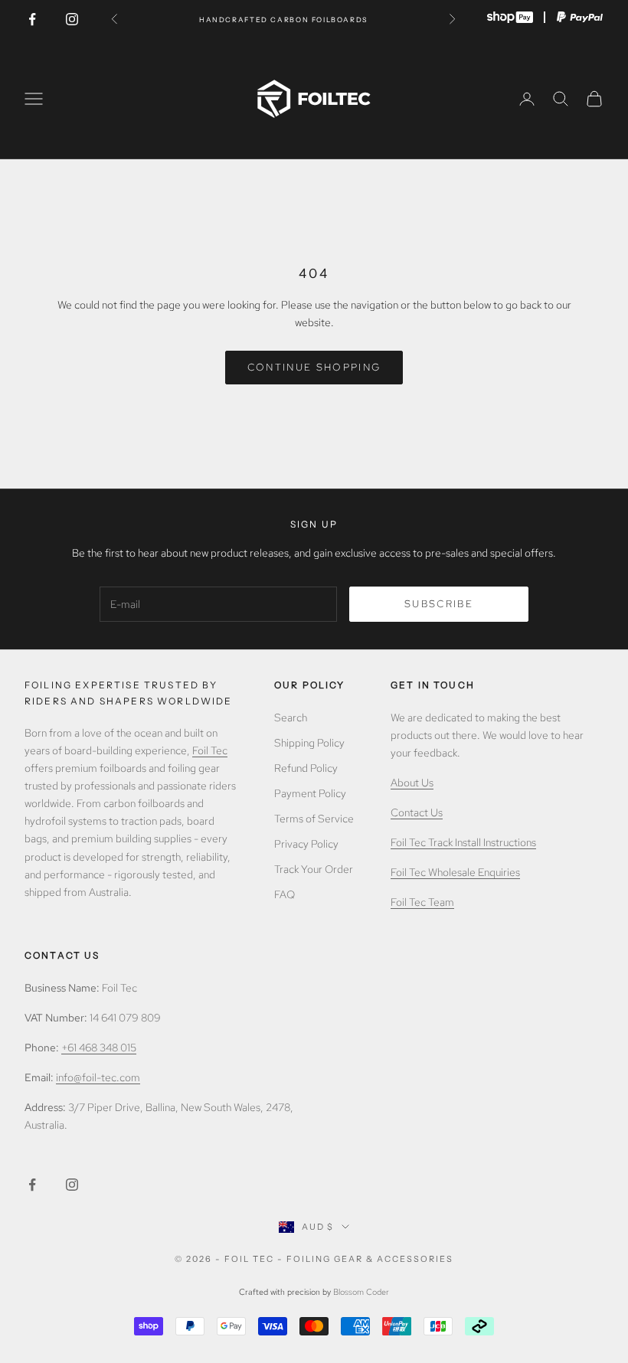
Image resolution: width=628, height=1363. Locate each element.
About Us (412, 782)
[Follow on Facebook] (32, 19)
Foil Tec (209, 750)
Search (290, 717)
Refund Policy (306, 768)
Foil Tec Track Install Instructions (463, 842)
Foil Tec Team (422, 902)
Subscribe (438, 603)
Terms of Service (314, 818)
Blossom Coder (361, 1291)
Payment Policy (310, 793)
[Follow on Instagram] (72, 19)
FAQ (284, 894)
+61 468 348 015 (98, 1047)
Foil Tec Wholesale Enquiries (455, 872)
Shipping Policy (309, 743)
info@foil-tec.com (98, 1077)
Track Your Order (313, 869)
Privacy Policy (306, 844)
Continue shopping (314, 367)
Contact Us (417, 812)
